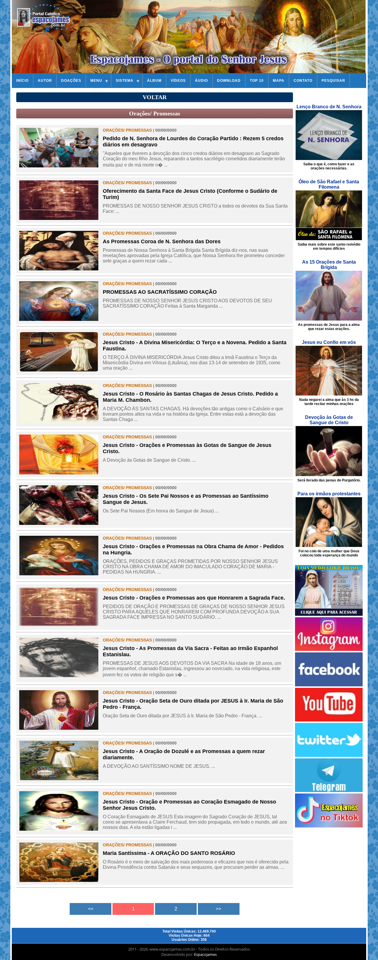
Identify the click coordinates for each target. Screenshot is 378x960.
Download (229, 81)
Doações (71, 81)
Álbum (154, 81)
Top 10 (257, 81)
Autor (45, 81)
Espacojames (205, 954)
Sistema (124, 81)
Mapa (278, 81)
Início (22, 81)
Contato (303, 81)
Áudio (201, 81)
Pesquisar (333, 81)
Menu (96, 81)
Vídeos (178, 81)
